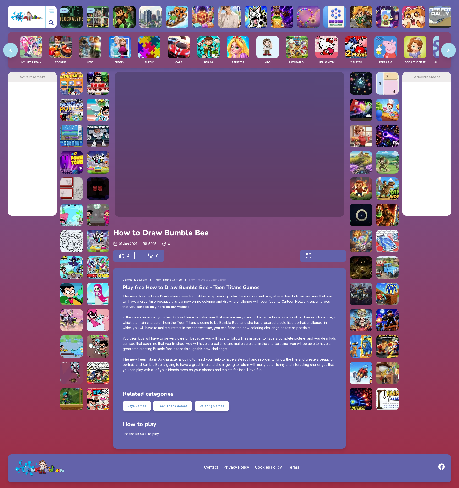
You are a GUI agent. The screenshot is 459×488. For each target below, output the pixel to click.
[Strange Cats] (256, 17)
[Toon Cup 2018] (98, 241)
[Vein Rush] (124, 17)
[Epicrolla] (361, 241)
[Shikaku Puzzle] (387, 83)
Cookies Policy (268, 467)
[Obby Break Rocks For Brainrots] (387, 294)
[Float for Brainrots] (177, 17)
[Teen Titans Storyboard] (71, 188)
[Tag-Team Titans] (98, 373)
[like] (122, 255)
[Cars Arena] (387, 241)
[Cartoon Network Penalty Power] (71, 110)
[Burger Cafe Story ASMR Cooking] (361, 136)
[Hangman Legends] (387, 399)
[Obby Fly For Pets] (361, 373)
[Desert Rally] (440, 17)
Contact (211, 467)
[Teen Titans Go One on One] (98, 83)
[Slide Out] (361, 110)
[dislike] (151, 255)
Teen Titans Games (168, 279)
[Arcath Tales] (361, 320)
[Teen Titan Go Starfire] (98, 294)
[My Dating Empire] (229, 17)
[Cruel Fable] (361, 267)
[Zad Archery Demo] (387, 162)
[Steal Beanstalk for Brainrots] (361, 17)
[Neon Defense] (361, 399)
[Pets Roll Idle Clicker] (413, 17)
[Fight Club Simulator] (387, 346)
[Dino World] (387, 188)
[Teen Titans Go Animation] (98, 215)
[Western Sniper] (387, 373)
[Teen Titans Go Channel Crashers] (71, 373)
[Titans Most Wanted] (98, 399)
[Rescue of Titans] (98, 188)
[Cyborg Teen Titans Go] (98, 136)
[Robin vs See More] (71, 346)
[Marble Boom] (308, 17)
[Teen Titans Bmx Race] (71, 399)
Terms (293, 467)
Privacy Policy (236, 467)
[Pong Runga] (387, 136)
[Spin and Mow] (361, 162)
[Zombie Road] (361, 188)
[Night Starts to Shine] (71, 320)
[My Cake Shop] (387, 110)
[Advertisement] (32, 153)
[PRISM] (361, 215)
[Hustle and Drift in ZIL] (387, 267)
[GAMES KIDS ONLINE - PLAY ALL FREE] (26, 17)
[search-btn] (51, 22)
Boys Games (136, 406)
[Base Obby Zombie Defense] (387, 320)
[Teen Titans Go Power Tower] (71, 162)
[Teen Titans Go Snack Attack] (98, 267)
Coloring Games (211, 406)
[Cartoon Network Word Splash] (71, 136)
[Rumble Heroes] (387, 17)
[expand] (308, 255)
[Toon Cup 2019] (98, 162)
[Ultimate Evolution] (361, 346)
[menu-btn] (51, 11)
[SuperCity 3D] (150, 17)
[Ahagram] (334, 17)
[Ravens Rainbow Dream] (98, 320)
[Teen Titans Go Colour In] (71, 241)
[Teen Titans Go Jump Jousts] (71, 215)
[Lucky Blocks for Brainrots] (282, 17)
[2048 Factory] (203, 17)
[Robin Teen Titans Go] (71, 294)
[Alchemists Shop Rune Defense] (387, 215)
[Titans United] (98, 346)
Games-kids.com (135, 279)
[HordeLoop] (361, 83)
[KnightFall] (361, 294)
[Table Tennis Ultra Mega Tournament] (71, 83)
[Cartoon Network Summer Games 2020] (98, 110)
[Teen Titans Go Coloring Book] (71, 267)
